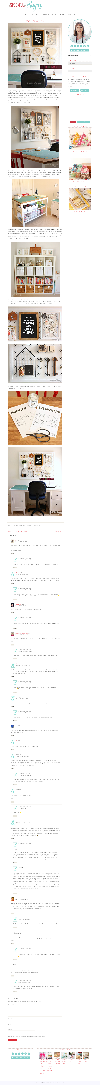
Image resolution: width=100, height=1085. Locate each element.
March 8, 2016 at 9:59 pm (25, 775)
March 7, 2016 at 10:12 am (22, 756)
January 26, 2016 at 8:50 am (22, 727)
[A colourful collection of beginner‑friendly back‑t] (86, 115)
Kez (16, 540)
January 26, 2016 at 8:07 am (25, 589)
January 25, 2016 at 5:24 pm (22, 541)
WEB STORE (74, 90)
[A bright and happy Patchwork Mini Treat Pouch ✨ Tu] (86, 108)
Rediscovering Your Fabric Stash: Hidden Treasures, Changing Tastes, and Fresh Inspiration (49, 1066)
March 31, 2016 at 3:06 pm (23, 791)
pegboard (29, 525)
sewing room (36, 525)
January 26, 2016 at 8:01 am (25, 712)
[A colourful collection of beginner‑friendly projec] (73, 108)
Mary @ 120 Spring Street (21, 633)
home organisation (21, 525)
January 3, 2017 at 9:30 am (25, 844)
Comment (11, 1004)
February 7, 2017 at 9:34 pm (25, 919)
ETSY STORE (84, 90)
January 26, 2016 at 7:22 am (23, 698)
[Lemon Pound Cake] (80, 199)
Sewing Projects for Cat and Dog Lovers (57, 1062)
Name (10, 1018)
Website (10, 1029)
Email (10, 1024)
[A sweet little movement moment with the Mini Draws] (73, 101)
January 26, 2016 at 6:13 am (23, 665)
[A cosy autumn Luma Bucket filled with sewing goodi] (73, 115)
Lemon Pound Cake (79, 211)
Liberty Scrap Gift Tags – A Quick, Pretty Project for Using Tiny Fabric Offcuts (42, 1066)
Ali (16, 740)
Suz (17, 663)
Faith (17, 697)
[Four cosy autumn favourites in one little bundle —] (86, 101)
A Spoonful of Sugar (50, 6)
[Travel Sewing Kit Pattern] (80, 139)
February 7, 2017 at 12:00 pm (22, 899)
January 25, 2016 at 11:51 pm (22, 605)
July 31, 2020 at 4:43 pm (17, 966)
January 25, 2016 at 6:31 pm (23, 574)
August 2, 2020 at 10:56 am (25, 982)
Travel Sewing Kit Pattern (79, 151)
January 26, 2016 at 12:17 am (22, 634)
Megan (17, 572)
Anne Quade (18, 604)
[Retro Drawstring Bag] (80, 169)
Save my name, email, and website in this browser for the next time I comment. (27, 1036)
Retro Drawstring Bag (79, 181)
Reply (12, 553)
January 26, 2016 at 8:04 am (25, 651)
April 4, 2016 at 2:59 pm (24, 808)
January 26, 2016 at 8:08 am (25, 559)
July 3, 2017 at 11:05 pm (17, 933)
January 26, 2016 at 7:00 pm (23, 742)
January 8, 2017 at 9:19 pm (25, 868)
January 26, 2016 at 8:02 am (25, 682)
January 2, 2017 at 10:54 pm (23, 822)
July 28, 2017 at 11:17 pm (25, 950)
